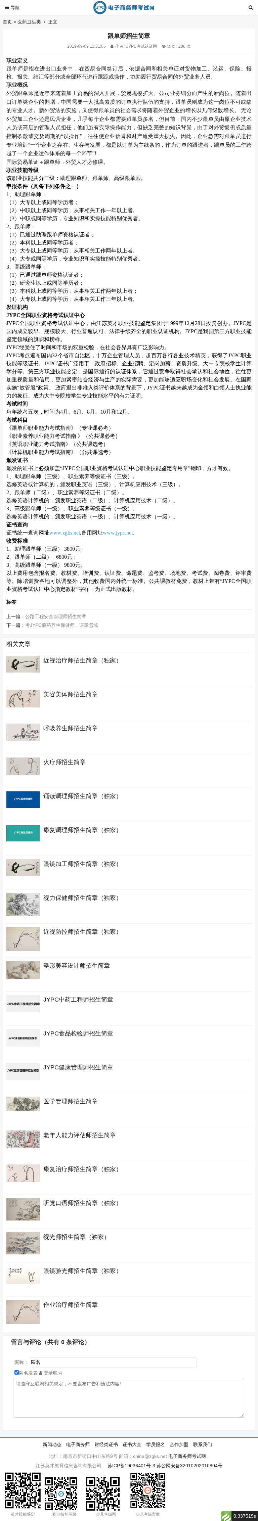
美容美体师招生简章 (70, 694)
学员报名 (155, 1444)
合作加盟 (179, 1444)
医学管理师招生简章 (70, 1101)
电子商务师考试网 (187, 1456)
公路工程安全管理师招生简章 (55, 616)
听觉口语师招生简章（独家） (82, 1203)
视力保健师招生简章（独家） (82, 897)
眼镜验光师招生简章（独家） (82, 1271)
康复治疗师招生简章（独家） (82, 1169)
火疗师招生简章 (64, 762)
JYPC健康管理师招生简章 (78, 1067)
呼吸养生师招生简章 (70, 728)
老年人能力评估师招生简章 (79, 1135)
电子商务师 (78, 1444)
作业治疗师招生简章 (70, 1304)
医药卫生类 (29, 22)
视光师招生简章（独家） (76, 1237)
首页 (7, 22)
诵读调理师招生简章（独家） (82, 796)
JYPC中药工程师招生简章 (78, 999)
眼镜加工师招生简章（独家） (82, 864)
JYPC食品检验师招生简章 (78, 1033)
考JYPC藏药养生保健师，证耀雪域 (61, 625)
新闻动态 (52, 1444)
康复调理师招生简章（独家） (82, 830)
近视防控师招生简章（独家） (82, 931)
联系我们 (202, 1444)
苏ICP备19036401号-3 (131, 1465)
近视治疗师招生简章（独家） (82, 660)
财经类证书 (106, 1444)
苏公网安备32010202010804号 (189, 1465)
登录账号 (52, 1373)
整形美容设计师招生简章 (76, 965)
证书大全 (132, 1444)
